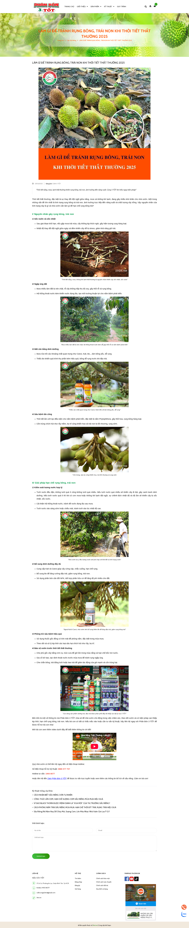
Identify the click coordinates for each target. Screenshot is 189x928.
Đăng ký (77, 885)
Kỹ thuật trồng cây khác (42, 791)
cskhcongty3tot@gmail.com (46, 893)
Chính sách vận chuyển (103, 882)
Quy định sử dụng (102, 889)
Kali (47, 569)
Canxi (54, 569)
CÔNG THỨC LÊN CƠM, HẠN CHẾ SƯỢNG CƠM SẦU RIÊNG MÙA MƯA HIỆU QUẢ (68, 799)
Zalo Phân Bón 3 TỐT (57, 778)
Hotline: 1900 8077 (43, 888)
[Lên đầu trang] (157, 922)
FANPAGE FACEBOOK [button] (132, 873)
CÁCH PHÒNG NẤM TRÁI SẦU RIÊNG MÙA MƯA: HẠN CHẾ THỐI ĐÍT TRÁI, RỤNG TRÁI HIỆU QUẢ (75, 807)
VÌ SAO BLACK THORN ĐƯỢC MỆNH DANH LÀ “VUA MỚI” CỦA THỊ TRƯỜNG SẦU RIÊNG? (72, 803)
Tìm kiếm (78, 878)
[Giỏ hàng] (155, 6)
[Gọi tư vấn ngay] (184, 907)
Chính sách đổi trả (102, 885)
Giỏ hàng (78, 889)
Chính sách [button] (101, 873)
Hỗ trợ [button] (78, 873)
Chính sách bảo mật (103, 878)
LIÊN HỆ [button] (35, 873)
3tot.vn (39, 898)
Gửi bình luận (41, 856)
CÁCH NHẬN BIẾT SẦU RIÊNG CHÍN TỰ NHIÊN (53, 795)
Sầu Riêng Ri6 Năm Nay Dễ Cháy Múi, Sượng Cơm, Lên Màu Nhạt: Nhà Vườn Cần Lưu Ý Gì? (72, 811)
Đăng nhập (78, 882)
